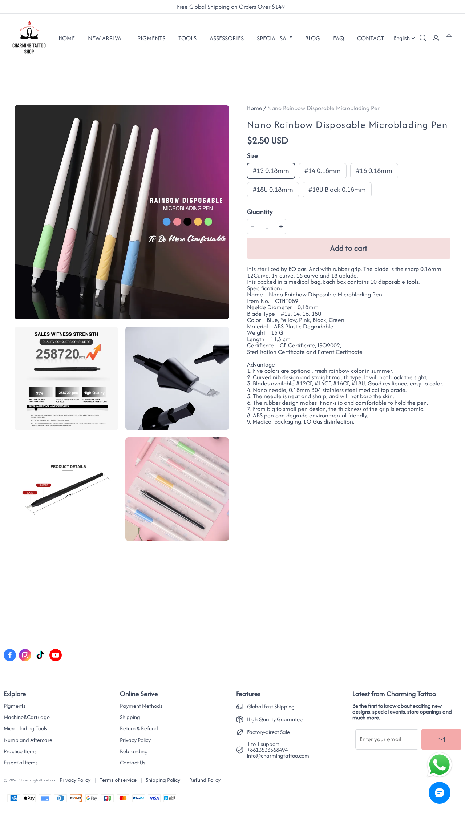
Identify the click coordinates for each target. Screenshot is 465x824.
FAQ (338, 38)
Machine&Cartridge (27, 717)
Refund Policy (205, 779)
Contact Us (132, 763)
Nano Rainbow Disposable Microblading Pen (324, 108)
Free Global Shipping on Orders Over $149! (232, 7)
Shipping (130, 717)
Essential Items (21, 763)
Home (66, 38)
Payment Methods (141, 706)
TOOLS (187, 38)
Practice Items (20, 751)
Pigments (14, 706)
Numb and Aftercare (28, 740)
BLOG (312, 38)
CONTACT (370, 38)
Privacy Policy (135, 740)
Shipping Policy (163, 779)
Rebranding (134, 751)
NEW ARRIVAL (106, 38)
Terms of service (118, 779)
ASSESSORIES (227, 38)
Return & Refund (139, 728)
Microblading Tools (25, 728)
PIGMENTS (151, 38)
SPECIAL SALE (274, 38)
